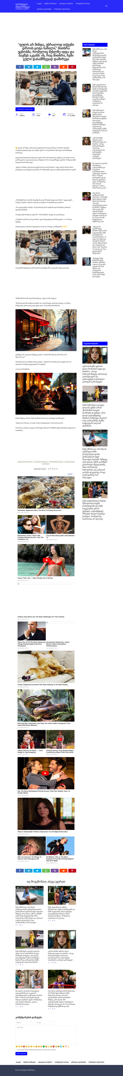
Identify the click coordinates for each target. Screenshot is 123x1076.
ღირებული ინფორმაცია (22, 5)
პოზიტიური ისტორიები (62, 9)
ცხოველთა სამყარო (66, 3)
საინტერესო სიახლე (83, 3)
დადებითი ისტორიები (25, 462)
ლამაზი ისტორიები (41, 462)
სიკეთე (39, 3)
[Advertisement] (61, 29)
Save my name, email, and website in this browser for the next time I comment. (36, 1049)
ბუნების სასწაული (50, 3)
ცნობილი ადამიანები (44, 9)
